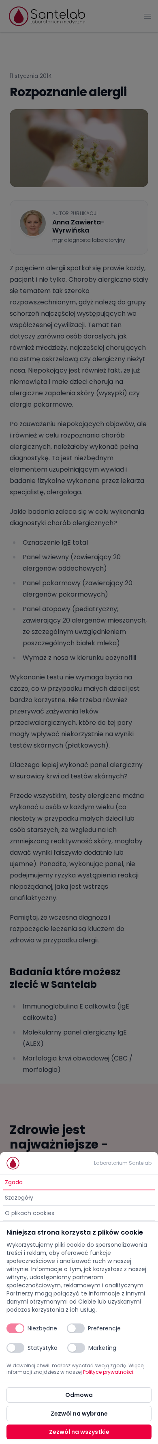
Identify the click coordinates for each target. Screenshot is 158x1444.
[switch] (15, 1328)
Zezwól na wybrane (79, 1414)
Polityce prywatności (108, 1372)
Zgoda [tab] (14, 1182)
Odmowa (79, 1395)
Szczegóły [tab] (19, 1198)
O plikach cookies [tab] (29, 1213)
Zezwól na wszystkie (79, 1432)
